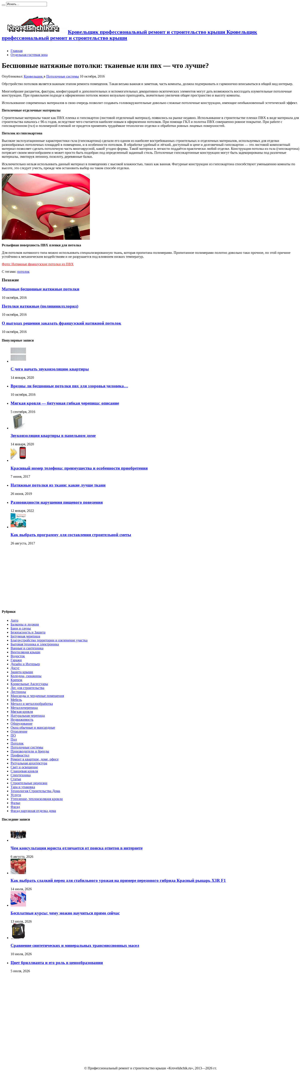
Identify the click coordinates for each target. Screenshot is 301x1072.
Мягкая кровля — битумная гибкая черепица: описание (65, 403)
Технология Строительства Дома (35, 791)
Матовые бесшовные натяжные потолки (40, 289)
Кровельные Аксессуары (29, 684)
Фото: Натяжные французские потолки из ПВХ (38, 264)
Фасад (15, 807)
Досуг (15, 668)
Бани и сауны (21, 628)
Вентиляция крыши (25, 652)
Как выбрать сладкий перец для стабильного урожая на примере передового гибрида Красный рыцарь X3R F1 (118, 880)
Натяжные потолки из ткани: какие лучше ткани (58, 485)
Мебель (16, 700)
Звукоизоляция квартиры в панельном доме (53, 435)
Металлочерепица (24, 708)
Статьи (16, 779)
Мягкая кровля (22, 711)
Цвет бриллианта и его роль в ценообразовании (57, 962)
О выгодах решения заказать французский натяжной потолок (61, 323)
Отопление (19, 731)
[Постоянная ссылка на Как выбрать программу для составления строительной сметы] (18, 527)
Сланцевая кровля (24, 771)
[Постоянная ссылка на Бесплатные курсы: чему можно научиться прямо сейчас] (18, 905)
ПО (13, 735)
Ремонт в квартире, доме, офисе (35, 759)
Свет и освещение (24, 767)
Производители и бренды (30, 751)
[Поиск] (3, 5)
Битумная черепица (25, 636)
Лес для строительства (27, 688)
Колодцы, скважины (26, 676)
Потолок (17, 743)
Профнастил (20, 755)
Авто (14, 620)
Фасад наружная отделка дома (33, 811)
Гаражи (16, 660)
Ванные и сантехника (27, 648)
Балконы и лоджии (25, 624)
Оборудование (21, 723)
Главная (16, 51)
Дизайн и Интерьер (25, 664)
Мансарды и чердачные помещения (37, 696)
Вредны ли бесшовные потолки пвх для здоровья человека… (69, 386)
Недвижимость (22, 719)
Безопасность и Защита (28, 632)
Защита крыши (22, 672)
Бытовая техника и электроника (35, 644)
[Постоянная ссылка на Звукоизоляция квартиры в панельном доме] (18, 428)
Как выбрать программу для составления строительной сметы (71, 534)
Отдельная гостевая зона (29, 55)
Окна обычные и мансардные (33, 727)
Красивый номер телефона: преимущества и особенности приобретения (79, 468)
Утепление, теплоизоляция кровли (37, 799)
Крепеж (16, 680)
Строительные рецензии (29, 783)
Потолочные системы (62, 76)
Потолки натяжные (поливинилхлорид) (40, 306)
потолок (23, 271)
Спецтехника (21, 775)
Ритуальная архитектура (29, 763)
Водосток (18, 656)
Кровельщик (34, 76)
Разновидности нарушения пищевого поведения (57, 502)
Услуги (16, 795)
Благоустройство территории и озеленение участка (49, 640)
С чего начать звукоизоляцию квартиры (50, 369)
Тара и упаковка (23, 787)
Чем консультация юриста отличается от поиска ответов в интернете (77, 848)
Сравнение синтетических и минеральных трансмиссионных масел (75, 945)
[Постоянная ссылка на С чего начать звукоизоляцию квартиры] (18, 361)
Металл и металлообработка (32, 704)
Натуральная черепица (28, 715)
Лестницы (18, 692)
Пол (14, 739)
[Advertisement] (35, 577)
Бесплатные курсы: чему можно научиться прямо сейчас (65, 913)
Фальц (15, 803)
